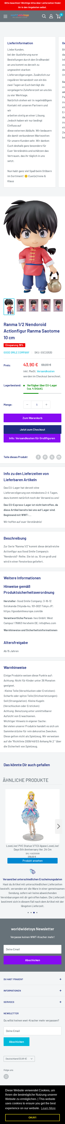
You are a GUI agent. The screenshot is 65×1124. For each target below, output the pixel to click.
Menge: (8, 404)
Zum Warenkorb (32, 418)
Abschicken (32, 960)
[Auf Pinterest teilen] (45, 457)
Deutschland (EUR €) (16, 1058)
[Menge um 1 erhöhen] (46, 404)
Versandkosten (46, 371)
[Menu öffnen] (5, 16)
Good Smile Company (16, 352)
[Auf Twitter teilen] (52, 457)
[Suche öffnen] (44, 16)
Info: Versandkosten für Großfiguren (32, 438)
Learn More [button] (48, 1108)
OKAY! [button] (32, 1117)
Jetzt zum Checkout (32, 429)
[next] (58, 826)
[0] (58, 16)
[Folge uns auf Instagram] (6, 1076)
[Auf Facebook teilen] (38, 457)
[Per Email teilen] (58, 457)
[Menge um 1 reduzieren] (27, 404)
